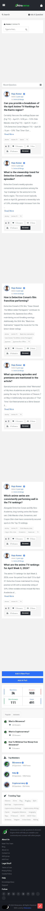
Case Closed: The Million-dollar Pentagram (18, 338)
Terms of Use (7, 867)
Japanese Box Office (19, 342)
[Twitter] (8, 894)
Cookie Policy (7, 874)
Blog (21, 801)
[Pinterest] (28, 894)
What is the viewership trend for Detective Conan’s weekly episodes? (22, 175)
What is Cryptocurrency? (19, 732)
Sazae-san (31, 532)
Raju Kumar (17, 94)
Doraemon (22, 532)
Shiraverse (16, 763)
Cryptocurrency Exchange (13, 808)
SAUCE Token (31, 816)
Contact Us (6, 853)
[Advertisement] (22, 57)
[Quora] (4, 898)
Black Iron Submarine (27, 334)
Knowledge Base (8, 882)
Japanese (7, 342)
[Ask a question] (40, 905)
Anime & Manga (19, 99)
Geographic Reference (19, 812)
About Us (5, 850)
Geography (32, 812)
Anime (7, 139)
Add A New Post (22, 674)
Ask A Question (36, 14)
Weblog (35, 820)
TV (27, 139)
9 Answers (16, 748)
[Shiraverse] (23, 5)
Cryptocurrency (18, 783)
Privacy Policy (7, 871)
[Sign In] (41, 5)
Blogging (27, 801)
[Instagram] (23, 894)
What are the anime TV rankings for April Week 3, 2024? (22, 566)
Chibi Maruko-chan (26, 528)
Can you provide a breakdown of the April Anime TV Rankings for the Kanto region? (22, 106)
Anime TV (14, 139)
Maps (6, 816)
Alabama (7, 801)
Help (14, 773)
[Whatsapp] (38, 894)
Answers (16, 715)
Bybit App (8, 804)
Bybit (34, 801)
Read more (9, 134)
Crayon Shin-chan (10, 532)
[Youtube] (18, 894)
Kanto (22, 139)
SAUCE (22, 816)
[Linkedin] (13, 894)
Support (5, 885)
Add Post (5, 859)
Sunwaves (8, 820)
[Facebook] (4, 894)
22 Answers (16, 725)
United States (26, 820)
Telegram (17, 820)
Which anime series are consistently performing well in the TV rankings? (21, 499)
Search (7, 14)
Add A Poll (22, 680)
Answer (25, 151)
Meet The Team (7, 844)
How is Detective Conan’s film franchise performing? (20, 299)
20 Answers (16, 735)
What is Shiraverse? (17, 721)
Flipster (7, 812)
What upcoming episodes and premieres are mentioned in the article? (21, 378)
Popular (8, 715)
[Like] (6, 146)
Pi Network (14, 816)
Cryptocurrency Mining (31, 808)
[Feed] (33, 894)
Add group (6, 856)
